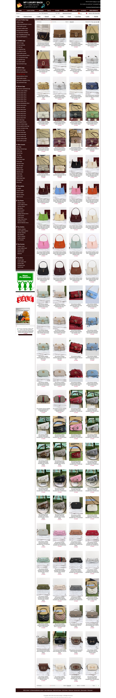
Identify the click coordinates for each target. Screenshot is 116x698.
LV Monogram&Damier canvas (24, 24)
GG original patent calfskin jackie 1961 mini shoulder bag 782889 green (43, 227)
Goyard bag (19, 153)
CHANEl (57, 10)
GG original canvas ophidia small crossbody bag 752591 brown (43, 410)
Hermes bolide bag (21, 136)
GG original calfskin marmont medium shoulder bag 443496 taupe (76, 149)
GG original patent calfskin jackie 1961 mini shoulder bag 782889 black (75, 175)
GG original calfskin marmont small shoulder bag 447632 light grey (60, 384)
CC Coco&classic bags (22, 57)
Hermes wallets (20, 194)
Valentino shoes (21, 221)
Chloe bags (19, 174)
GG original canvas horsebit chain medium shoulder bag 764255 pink (59, 543)
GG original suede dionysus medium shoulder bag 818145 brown (76, 44)
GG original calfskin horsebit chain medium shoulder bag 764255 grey (75, 598)
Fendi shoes (21, 212)
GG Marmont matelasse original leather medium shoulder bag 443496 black (43, 44)
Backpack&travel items (22, 30)
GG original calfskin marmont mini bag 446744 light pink (59, 175)
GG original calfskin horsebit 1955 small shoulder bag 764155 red (76, 410)
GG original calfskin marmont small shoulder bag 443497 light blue (92, 331)
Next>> (67, 21)
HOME (20, 10)
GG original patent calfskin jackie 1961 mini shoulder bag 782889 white (92, 175)
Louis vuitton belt (22, 261)
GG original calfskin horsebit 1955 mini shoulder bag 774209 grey (92, 463)
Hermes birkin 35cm (21, 93)
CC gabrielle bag (20, 59)
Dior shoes (20, 208)
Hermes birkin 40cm (21, 101)
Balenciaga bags (20, 178)
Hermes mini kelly (20, 107)
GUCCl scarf (21, 251)
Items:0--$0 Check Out (94, 13)
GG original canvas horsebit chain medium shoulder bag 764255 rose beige (75, 543)
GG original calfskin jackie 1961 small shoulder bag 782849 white (92, 279)
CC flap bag (19, 47)
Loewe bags (19, 176)
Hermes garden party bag (22, 126)
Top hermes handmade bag (23, 88)
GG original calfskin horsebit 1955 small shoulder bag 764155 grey (92, 410)
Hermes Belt (21, 263)
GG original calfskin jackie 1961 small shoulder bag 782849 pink (92, 253)
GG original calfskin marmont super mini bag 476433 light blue (92, 305)
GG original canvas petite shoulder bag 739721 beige (76, 625)
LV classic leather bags (22, 28)
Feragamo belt (21, 265)
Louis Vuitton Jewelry (23, 231)
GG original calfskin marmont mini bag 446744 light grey (43, 175)
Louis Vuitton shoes (22, 204)
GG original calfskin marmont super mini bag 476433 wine (76, 305)
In (40, 13)
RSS (81, 13)
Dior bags (18, 147)
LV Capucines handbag (22, 32)
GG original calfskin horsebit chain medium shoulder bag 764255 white (59, 598)
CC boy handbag (20, 45)
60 (96, 21)
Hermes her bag (20, 130)
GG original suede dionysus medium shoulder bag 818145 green (92, 44)
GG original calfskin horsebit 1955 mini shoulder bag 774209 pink (75, 489)
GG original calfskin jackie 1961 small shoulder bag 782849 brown (76, 279)
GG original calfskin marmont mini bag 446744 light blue (92, 358)
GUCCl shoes (21, 210)
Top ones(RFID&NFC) (21, 36)
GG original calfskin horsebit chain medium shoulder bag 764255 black (76, 571)
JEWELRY (74, 10)
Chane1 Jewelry (22, 229)
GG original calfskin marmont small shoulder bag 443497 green (92, 123)
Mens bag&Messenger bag (23, 34)
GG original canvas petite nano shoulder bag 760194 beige (43, 651)
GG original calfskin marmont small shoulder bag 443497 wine (76, 331)
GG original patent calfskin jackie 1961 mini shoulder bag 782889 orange (92, 201)
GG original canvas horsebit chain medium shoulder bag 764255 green (43, 570)
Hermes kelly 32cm (21, 109)
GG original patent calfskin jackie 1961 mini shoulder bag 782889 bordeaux (43, 201)
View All (72, 21)
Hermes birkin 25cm (21, 97)
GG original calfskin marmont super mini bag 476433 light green (43, 305)
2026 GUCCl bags (21, 70)
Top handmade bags (21, 63)
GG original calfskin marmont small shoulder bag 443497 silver (60, 96)
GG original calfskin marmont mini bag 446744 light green (43, 358)
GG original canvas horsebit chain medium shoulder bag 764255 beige (59, 570)
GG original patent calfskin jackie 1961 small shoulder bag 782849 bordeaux (76, 227)
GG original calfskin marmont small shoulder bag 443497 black (76, 123)
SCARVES (83, 10)
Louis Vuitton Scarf (22, 248)
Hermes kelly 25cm (21, 113)
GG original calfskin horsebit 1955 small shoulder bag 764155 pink (75, 436)
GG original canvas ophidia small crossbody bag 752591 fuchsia (59, 410)
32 (94, 21)
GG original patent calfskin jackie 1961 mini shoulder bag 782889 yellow (59, 227)
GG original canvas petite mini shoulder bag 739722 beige (92, 625)
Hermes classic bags (21, 138)
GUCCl (49, 10)
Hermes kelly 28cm (21, 111)
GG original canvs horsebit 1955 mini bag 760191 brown (75, 651)
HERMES (41, 10)
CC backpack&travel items (22, 55)
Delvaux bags (19, 169)
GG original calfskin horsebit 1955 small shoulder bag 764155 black (59, 436)
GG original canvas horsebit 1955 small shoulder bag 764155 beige (59, 462)
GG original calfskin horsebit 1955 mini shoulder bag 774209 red (76, 463)
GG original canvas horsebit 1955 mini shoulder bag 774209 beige (59, 516)
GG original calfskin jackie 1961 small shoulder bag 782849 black (43, 279)
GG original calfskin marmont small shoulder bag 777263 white (92, 598)
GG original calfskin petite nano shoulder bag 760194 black (59, 651)
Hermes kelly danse (21, 105)
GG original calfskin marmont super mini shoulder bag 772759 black (76, 516)
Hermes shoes (21, 206)
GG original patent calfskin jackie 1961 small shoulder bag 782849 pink (43, 253)
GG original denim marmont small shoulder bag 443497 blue (92, 96)
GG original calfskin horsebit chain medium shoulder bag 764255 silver (92, 571)
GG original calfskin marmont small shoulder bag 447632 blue (92, 384)
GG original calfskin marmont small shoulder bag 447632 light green (43, 384)
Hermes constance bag (22, 128)
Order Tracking (93, 4)
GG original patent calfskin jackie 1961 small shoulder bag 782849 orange (59, 253)
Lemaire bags (19, 180)
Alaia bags (19, 182)
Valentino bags (20, 163)
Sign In (95, 1)
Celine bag (19, 151)
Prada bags (19, 157)
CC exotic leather (20, 61)
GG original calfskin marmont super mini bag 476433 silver (60, 70)
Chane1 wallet (20, 190)
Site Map (98, 4)
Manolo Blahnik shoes (23, 222)
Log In (99, 1)
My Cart (82, 4)
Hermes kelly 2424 (21, 117)
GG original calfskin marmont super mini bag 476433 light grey (60, 305)
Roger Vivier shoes (22, 219)
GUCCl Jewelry (21, 236)
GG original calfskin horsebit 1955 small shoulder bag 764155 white (43, 436)
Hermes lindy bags (21, 132)
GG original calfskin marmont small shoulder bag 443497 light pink (43, 149)
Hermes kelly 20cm (21, 115)
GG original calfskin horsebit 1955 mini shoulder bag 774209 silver (92, 489)
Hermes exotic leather (21, 90)
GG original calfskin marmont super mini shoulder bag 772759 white (92, 516)
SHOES (66, 10)
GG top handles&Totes (22, 72)
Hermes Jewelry (22, 232)
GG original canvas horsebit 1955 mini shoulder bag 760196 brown (76, 677)
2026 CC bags (20, 43)
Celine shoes (21, 215)
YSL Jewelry (21, 240)
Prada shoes (21, 217)
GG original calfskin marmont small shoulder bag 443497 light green (43, 331)
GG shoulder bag (47, 19)
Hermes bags (77, 690)
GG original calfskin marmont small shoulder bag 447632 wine (76, 384)
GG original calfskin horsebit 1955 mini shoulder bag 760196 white (92, 678)
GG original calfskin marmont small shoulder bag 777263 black (43, 625)
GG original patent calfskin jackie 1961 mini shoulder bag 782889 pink (75, 201)
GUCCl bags (38, 19)
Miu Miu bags (19, 165)
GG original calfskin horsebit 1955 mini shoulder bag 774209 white (43, 489)
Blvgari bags (19, 167)
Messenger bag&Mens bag (23, 80)
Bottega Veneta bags (21, 149)
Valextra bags (19, 171)
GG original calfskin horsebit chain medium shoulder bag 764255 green (43, 598)
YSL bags (18, 155)
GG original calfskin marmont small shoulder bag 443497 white (43, 123)
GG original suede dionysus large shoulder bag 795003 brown (60, 44)
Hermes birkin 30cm (21, 95)
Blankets (20, 253)
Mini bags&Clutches (21, 122)
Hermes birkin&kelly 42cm (22, 103)
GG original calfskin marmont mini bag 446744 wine (75, 358)
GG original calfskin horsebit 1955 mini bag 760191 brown (43, 678)
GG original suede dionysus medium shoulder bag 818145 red (43, 70)
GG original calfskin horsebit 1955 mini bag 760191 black (92, 651)
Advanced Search (67, 13)
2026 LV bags (19, 22)
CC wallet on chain (21, 51)
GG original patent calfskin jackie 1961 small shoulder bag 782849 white (92, 227)
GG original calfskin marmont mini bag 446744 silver (92, 70)
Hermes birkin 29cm (21, 99)
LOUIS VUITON (30, 10)
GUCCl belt (20, 267)
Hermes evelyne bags (21, 124)
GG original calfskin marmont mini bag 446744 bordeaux (92, 149)
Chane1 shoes (21, 202)
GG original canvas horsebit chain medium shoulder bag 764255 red (92, 543)
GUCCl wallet (19, 192)
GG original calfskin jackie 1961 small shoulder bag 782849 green (76, 253)
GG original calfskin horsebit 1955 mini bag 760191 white (59, 678)
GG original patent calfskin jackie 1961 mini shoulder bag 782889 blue (59, 201)
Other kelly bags (20, 120)
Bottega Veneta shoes (23, 213)
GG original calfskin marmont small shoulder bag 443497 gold (76, 96)
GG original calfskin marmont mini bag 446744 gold (43, 96)
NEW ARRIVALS (94, 10)
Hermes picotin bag (21, 134)
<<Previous (38, 21)
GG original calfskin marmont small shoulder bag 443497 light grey (60, 331)
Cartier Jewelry (21, 238)
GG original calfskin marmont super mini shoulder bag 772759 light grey (43, 543)
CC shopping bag (20, 49)
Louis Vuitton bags (48, 690)
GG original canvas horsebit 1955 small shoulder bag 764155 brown (43, 462)
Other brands (19, 196)
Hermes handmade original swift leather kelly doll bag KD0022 (25, 331)
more (27, 326)
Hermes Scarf (21, 250)
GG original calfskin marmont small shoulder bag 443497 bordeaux (60, 149)
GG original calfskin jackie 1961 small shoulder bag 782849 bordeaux (59, 279)
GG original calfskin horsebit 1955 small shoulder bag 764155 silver (92, 436)
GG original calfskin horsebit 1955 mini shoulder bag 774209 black (59, 489)
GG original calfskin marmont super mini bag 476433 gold (76, 70)
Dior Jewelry (21, 234)
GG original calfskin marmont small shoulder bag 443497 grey (60, 123)
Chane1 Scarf (21, 246)
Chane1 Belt (21, 260)
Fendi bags (19, 161)
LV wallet (18, 188)
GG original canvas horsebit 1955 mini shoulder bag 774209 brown (43, 516)
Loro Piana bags (20, 159)
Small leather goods (21, 26)
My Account (86, 4)
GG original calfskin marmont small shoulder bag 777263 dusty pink (60, 625)
